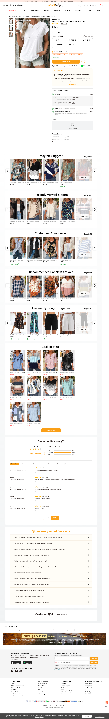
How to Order (41, 685)
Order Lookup (41, 694)
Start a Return (41, 696)
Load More (51, 430)
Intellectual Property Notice (92, 688)
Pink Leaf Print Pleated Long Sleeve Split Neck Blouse (57, 372)
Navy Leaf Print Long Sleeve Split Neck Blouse (72, 221)
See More (54, 141)
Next (54, 518)
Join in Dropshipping (66, 690)
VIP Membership (42, 690)
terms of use (52, 707)
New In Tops (6, 630)
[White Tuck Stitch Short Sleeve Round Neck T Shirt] (32, 43)
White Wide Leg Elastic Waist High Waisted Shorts (73, 335)
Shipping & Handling (16, 688)
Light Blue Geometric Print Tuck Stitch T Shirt (38, 372)
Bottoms (58, 630)
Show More (72, 84)
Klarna (87, 690)
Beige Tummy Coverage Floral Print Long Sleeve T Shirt (41, 221)
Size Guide (89, 36)
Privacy (60, 669)
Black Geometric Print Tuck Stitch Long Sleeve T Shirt (40, 182)
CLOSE (99, 716)
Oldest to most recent (39, 464)
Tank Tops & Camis (49, 630)
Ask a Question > (62, 614)
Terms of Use (88, 683)
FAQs (12, 683)
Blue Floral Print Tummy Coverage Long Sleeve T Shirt (24, 372)
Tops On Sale (21, 630)
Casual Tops (66, 630)
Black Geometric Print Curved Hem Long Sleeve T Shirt (57, 398)
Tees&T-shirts (25, 16)
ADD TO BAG (66, 62)
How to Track (14, 692)
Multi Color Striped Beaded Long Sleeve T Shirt (22, 398)
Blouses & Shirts (30, 630)
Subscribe (94, 658)
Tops (20, 16)
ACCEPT (87, 716)
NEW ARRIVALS (13, 10)
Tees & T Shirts (39, 630)
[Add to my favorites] (83, 61)
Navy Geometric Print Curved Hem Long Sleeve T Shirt (57, 182)
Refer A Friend (88, 694)
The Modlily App (89, 692)
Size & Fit (13, 690)
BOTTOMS (78, 10)
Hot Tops (14, 630)
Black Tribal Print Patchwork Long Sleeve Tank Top (56, 260)
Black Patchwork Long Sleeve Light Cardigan (22, 221)
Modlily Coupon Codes (17, 694)
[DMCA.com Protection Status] (80, 701)
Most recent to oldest (25, 464)
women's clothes (13, 16)
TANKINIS (67, 10)
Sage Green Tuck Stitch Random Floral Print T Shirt (73, 182)
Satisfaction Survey (66, 692)
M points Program (42, 688)
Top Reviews (14, 464)
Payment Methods (43, 683)
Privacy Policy (88, 685)
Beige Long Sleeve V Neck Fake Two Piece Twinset (56, 221)
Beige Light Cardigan (65, 260)
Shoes (72, 630)
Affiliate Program (65, 685)
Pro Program (64, 688)
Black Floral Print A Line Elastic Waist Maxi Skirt (22, 335)
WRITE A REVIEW (36, 453)
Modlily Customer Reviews (18, 696)
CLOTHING (89, 10)
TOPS (23, 10)
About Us (63, 683)
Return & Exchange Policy (17, 685)
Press (62, 694)
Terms (55, 669)
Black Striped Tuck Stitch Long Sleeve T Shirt (71, 372)
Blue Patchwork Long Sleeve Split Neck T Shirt (39, 423)
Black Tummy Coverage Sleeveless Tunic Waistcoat (40, 260)
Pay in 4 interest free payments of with (66, 66)
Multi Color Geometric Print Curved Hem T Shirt (22, 423)
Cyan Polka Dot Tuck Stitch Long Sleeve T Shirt (72, 398)
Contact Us (41, 692)
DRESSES (46, 10)
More (91, 94)
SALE (98, 10)
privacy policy (60, 707)
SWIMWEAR (57, 10)
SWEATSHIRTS (34, 10)
